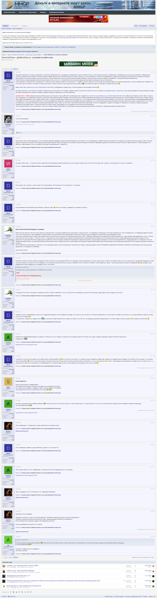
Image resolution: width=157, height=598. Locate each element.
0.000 (12, 89)
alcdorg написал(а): (21, 539)
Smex (8, 387)
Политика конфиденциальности (133, 596)
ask (8, 545)
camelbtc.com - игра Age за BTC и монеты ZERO (22, 565)
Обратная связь (109, 596)
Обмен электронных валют (23, 587)
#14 (153, 400)
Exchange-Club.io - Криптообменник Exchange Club (24, 586)
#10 (153, 312)
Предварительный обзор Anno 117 (18, 576)
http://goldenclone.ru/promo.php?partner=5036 (26, 344)
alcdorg (8, 343)
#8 (153, 258)
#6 (153, 204)
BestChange (148, 587)
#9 (153, 289)
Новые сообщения (6, 28)
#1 (153, 72)
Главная (151, 596)
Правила (43, 12)
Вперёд (15, 69)
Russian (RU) (12, 596)
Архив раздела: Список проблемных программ (28, 572)
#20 (153, 536)
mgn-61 (8, 567)
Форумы (5, 26)
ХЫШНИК (8, 124)
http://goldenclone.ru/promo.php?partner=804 (36, 87)
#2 (153, 116)
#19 (153, 511)
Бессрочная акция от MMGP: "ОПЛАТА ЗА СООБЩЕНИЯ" (59, 47)
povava (8, 431)
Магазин (24, 26)
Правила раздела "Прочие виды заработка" (24, 51)
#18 (153, 489)
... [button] (8, 69)
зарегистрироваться (25, 43)
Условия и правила (119, 596)
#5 (153, 182)
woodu (8, 169)
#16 (153, 444)
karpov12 (9, 572)
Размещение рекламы (56, 12)
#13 (153, 378)
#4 (153, 160)
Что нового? (14, 26)
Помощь (145, 596)
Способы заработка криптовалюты (25, 567)
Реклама (18, 109)
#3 (153, 138)
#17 (153, 467)
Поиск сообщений (17, 28)
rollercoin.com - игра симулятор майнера (20, 571)
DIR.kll (4, 60)
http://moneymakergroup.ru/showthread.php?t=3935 (106, 96)
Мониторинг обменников (27, 12)
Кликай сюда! (57, 109)
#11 (153, 334)
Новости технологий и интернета (23, 582)
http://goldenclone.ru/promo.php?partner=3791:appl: (31, 389)
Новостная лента (9, 12)
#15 (153, 422)
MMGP (5, 596)
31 (11, 69)
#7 (153, 226)
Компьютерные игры (20, 577)
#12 (153, 356)
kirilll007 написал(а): (22, 267)
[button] (19, 25)
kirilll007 (8, 235)
